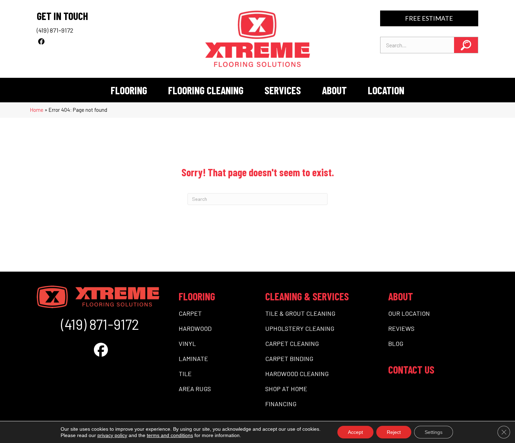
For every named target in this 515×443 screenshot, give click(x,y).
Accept (355, 432)
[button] (466, 45)
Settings (433, 432)
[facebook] (41, 41)
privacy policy (112, 435)
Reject (394, 432)
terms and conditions (170, 435)
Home (36, 110)
